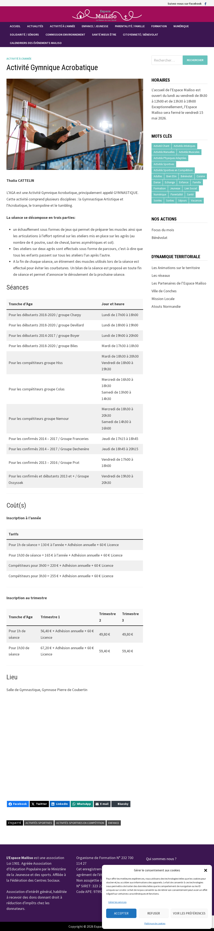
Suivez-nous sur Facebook (184, 3)
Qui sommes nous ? (161, 858)
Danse (157, 182)
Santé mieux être (104, 34)
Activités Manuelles (164, 152)
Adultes (158, 176)
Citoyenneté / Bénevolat (140, 34)
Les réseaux (161, 275)
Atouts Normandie (166, 306)
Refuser (153, 913)
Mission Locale (163, 298)
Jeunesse (175, 188)
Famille (197, 182)
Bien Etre (171, 176)
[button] (206, 870)
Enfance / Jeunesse (95, 26)
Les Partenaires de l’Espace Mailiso (179, 283)
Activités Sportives (38, 823)
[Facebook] (206, 3)
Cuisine (201, 176)
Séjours (182, 200)
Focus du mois (163, 229)
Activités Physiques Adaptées (170, 158)
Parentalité (177, 194)
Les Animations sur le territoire (176, 267)
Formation (159, 26)
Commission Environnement (65, 34)
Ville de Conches (164, 291)
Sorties (170, 200)
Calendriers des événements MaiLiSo (36, 43)
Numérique (181, 26)
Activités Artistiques (184, 146)
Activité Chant (161, 146)
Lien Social (191, 188)
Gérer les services (117, 902)
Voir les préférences (189, 913)
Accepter (121, 913)
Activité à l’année (62, 26)
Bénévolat (186, 176)
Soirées (158, 200)
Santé (190, 194)
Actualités (35, 26)
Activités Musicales (189, 152)
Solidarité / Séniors (24, 34)
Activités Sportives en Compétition (80, 823)
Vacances (196, 200)
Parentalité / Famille (130, 26)
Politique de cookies (154, 923)
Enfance (113, 823)
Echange (170, 182)
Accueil (15, 26)
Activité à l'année (18, 58)
